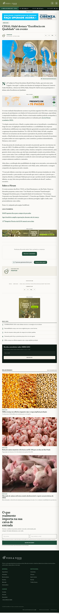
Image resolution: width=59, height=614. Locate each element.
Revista (32, 579)
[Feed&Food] (12, 558)
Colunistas (32, 571)
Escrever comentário (29, 253)
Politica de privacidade (44, 609)
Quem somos (33, 577)
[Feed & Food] (12, 3)
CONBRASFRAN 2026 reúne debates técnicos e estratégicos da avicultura (23, 324)
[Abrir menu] (56, 3)
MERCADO (5, 22)
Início (10, 283)
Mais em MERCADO (52, 370)
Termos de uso (54, 609)
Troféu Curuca (33, 582)
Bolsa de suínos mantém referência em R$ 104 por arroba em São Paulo (26, 450)
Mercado (4, 582)
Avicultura (4, 574)
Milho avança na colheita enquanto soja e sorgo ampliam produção (21, 340)
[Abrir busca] (52, 3)
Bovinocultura (5, 577)
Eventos (4, 579)
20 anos (32, 574)
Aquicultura (5, 571)
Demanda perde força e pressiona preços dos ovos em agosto (19, 336)
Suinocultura (5, 584)
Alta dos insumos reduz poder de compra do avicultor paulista (20, 332)
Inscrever (29, 357)
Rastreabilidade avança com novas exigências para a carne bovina (20, 328)
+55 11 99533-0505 (7, 599)
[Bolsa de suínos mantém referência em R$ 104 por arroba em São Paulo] (29, 431)
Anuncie (4, 594)
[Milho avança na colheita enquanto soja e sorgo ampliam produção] (29, 391)
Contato (4, 592)
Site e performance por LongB (29, 609)
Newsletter (5, 597)
